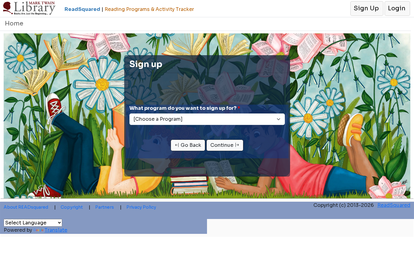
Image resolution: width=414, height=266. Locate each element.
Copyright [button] (75, 207)
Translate (56, 230)
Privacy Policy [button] (141, 207)
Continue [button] (222, 145)
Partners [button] (108, 207)
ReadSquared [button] (393, 205)
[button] (366, 8)
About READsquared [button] (30, 207)
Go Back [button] (190, 145)
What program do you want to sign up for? (182, 108)
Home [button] (14, 23)
